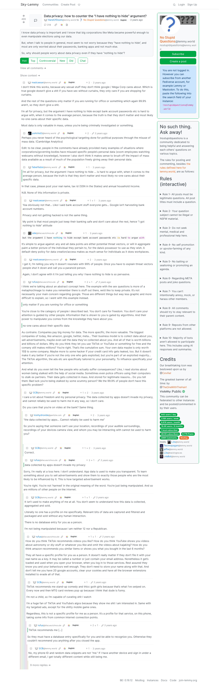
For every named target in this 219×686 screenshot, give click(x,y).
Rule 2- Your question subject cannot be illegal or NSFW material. (176, 214)
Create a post (178, 61)
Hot (24, 60)
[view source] (66, 25)
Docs (164, 680)
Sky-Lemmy (30, 4)
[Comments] (35, 20)
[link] (55, 25)
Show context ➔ (30, 75)
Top (33, 60)
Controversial (47, 60)
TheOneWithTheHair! (174, 387)
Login (181, 4)
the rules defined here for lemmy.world (175, 167)
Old (71, 60)
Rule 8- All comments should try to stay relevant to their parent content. (177, 311)
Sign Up (192, 4)
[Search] (174, 4)
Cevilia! (166, 373)
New (62, 60)
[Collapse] (23, 82)
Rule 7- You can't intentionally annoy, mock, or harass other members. (177, 295)
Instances (152, 680)
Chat (83, 60)
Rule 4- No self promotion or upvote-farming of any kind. (177, 248)
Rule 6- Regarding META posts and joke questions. (176, 280)
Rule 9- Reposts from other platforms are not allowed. (178, 326)
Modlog (184, 438)
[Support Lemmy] (79, 4)
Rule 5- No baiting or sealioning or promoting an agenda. (176, 265)
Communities (50, 4)
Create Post (68, 4)
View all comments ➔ (33, 68)
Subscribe (178, 54)
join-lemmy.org (188, 680)
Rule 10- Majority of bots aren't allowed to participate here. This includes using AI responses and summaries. (177, 343)
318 (49, 24)
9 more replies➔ (40, 665)
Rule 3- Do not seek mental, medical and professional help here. (173, 231)
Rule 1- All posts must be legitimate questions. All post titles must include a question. (178, 198)
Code (173, 680)
